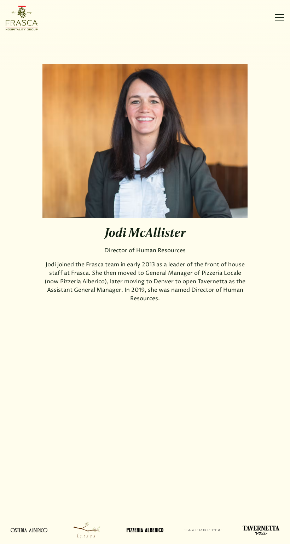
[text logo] (29, 530)
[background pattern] (87, 530)
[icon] (203, 530)
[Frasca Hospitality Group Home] (30, 17)
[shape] (145, 530)
